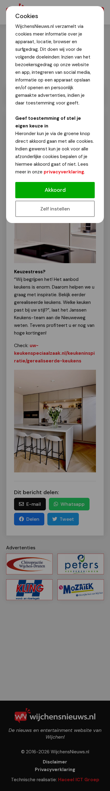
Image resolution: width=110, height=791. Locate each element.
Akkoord (55, 190)
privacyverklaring (64, 172)
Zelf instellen (55, 209)
